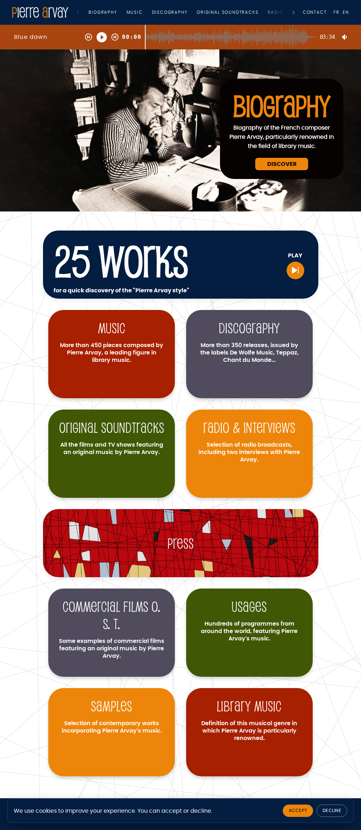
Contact (315, 12)
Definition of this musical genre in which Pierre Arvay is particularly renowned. (249, 731)
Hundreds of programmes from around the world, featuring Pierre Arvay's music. (249, 631)
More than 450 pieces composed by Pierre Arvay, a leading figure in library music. (111, 352)
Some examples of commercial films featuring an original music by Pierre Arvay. (111, 648)
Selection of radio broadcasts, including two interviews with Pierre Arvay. (249, 452)
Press (180, 543)
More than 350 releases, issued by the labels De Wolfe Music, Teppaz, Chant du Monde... (249, 352)
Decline (332, 810)
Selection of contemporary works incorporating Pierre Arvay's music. (112, 727)
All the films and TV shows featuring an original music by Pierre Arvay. (111, 448)
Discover (281, 164)
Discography (170, 12)
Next (293, 12)
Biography (102, 12)
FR (336, 12)
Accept (298, 810)
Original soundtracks (227, 12)
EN (346, 12)
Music (135, 12)
